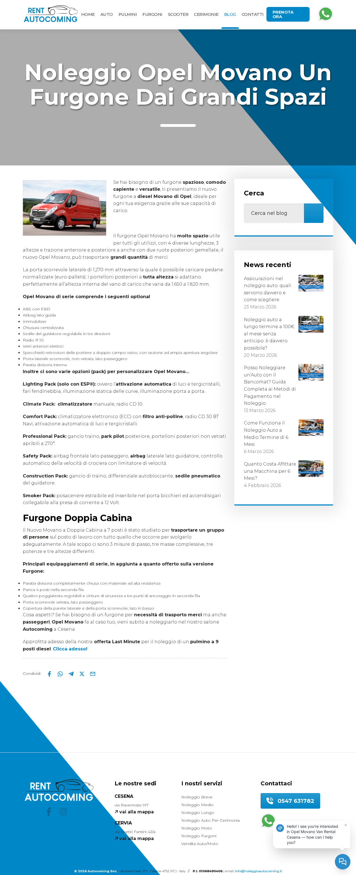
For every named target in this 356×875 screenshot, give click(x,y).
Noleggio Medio (197, 804)
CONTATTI (253, 14)
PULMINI (127, 14)
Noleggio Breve (196, 796)
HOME (88, 14)
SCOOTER (178, 14)
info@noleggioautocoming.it (258, 871)
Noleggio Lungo (197, 812)
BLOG (230, 14)
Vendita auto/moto (199, 843)
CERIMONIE (206, 14)
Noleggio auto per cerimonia (210, 820)
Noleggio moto (196, 828)
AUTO (106, 14)
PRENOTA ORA (283, 14)
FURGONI (152, 14)
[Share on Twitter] (82, 673)
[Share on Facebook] (49, 673)
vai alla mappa (136, 811)
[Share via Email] (93, 673)
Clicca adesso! (70, 649)
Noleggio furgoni (198, 835)
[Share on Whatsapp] (60, 673)
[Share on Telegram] (71, 673)
